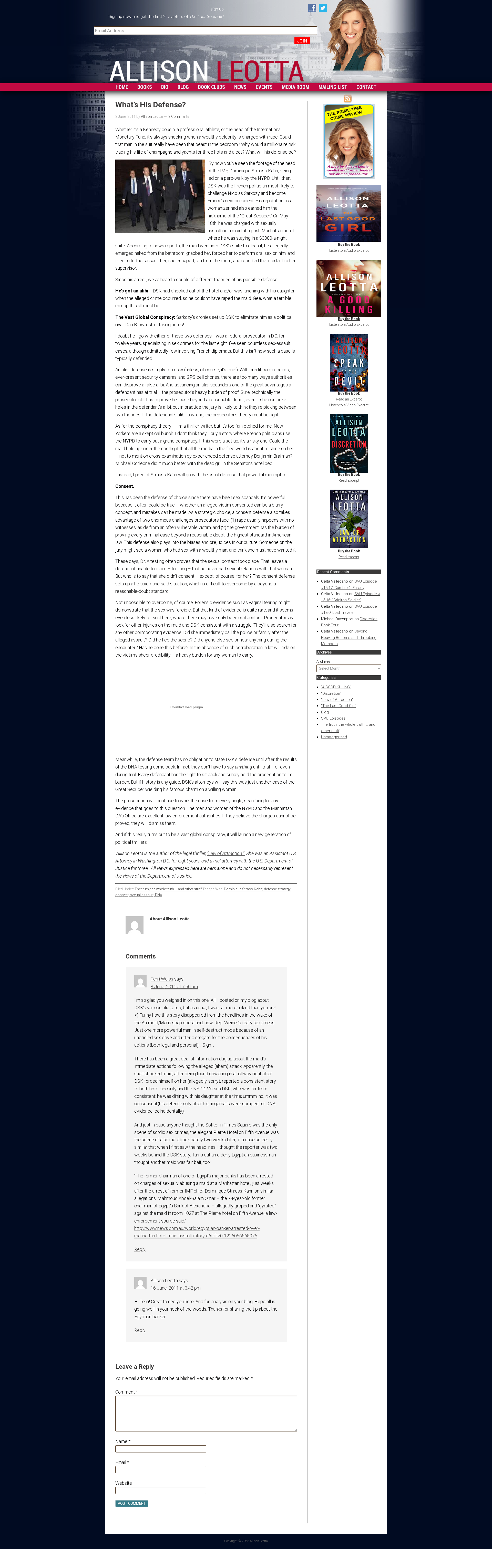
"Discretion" (331, 693)
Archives (323, 661)
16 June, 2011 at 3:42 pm (176, 1288)
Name (122, 1441)
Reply (140, 1249)
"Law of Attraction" (337, 699)
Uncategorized (334, 737)
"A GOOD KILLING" (336, 687)
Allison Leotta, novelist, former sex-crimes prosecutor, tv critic (206, 69)
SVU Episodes (333, 718)
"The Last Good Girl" (338, 705)
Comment (126, 1392)
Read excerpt (349, 480)
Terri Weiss (162, 979)
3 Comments (178, 116)
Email (122, 1462)
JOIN (302, 41)
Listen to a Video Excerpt (348, 405)
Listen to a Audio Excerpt (349, 250)
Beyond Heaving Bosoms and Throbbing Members (348, 637)
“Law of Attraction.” (226, 853)
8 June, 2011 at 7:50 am (174, 986)
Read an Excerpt (349, 399)
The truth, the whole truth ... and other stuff (168, 889)
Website (123, 1483)
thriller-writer (199, 426)
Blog (325, 712)
